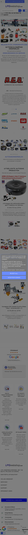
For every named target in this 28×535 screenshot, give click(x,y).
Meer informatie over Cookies (8, 269)
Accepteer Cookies (14, 277)
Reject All (14, 273)
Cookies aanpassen (20, 269)
